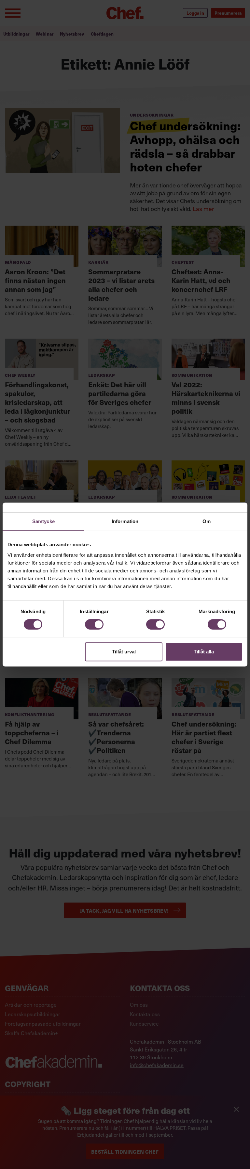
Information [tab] (125, 521)
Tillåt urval (124, 651)
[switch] (94, 624)
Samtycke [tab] (43, 521)
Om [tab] (206, 521)
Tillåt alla (204, 651)
